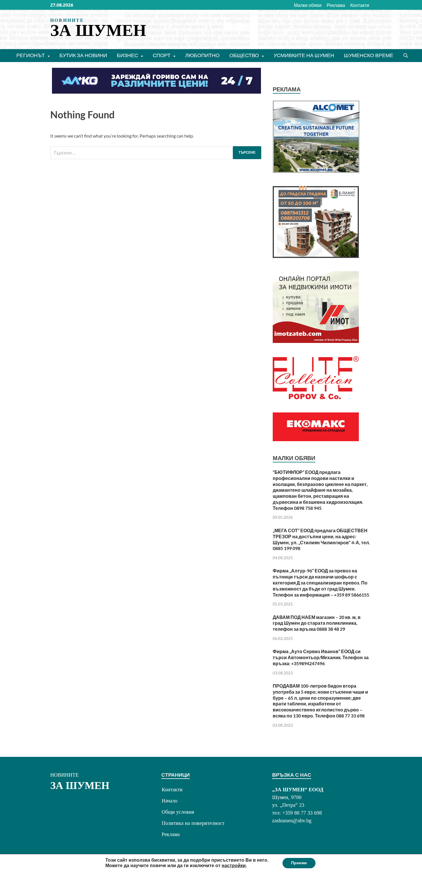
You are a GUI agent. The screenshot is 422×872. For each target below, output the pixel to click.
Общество (244, 55)
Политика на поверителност (193, 823)
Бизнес (127, 55)
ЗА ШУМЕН (98, 30)
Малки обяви (308, 5)
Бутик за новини (83, 55)
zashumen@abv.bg (291, 820)
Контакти (359, 5)
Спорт (162, 55)
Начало (169, 801)
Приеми (299, 863)
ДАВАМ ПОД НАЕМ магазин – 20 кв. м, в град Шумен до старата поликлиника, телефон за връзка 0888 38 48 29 (317, 623)
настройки (234, 865)
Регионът (30, 55)
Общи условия (178, 812)
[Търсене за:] (155, 152)
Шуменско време (368, 55)
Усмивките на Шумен (304, 55)
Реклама (336, 5)
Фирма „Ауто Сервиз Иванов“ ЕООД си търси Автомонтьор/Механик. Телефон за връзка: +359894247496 (321, 657)
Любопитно (202, 55)
